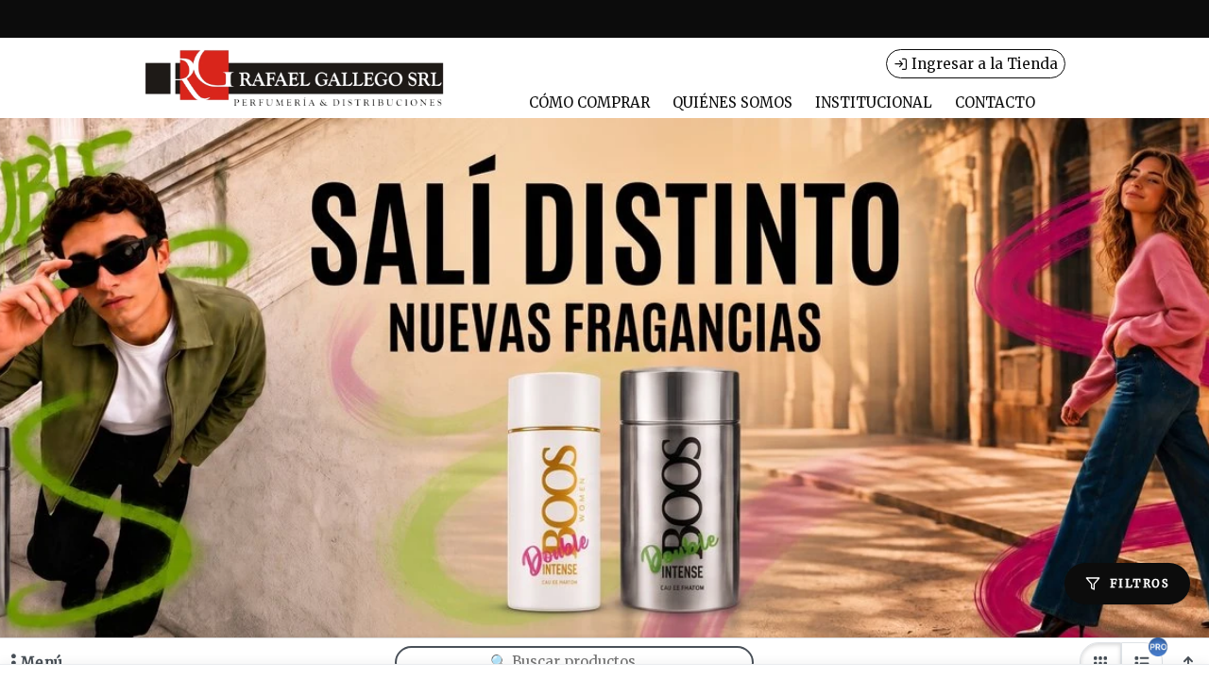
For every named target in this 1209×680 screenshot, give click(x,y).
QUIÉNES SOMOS (732, 102)
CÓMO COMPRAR (589, 102)
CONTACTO (995, 102)
